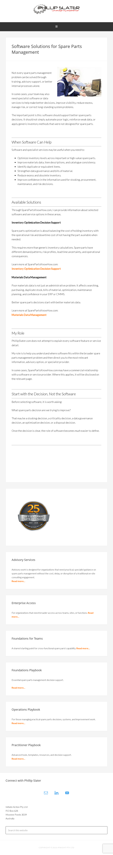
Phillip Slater (56, 9)
